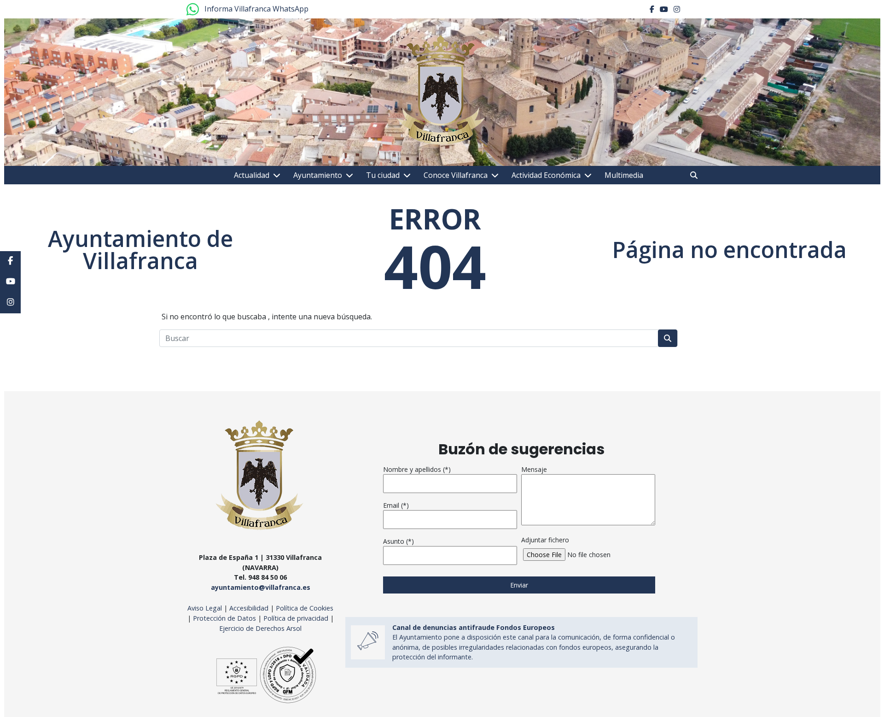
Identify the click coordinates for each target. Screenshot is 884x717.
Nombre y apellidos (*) (417, 469)
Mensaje (534, 469)
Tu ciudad (383, 175)
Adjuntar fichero (545, 539)
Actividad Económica (546, 175)
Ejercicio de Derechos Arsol (260, 628)
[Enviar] (667, 338)
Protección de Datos (224, 618)
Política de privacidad (295, 618)
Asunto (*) (398, 541)
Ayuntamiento (317, 175)
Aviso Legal (204, 608)
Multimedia (624, 175)
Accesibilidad (249, 608)
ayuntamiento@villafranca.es (260, 587)
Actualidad (251, 175)
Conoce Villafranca (456, 175)
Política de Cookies (304, 608)
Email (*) (396, 505)
